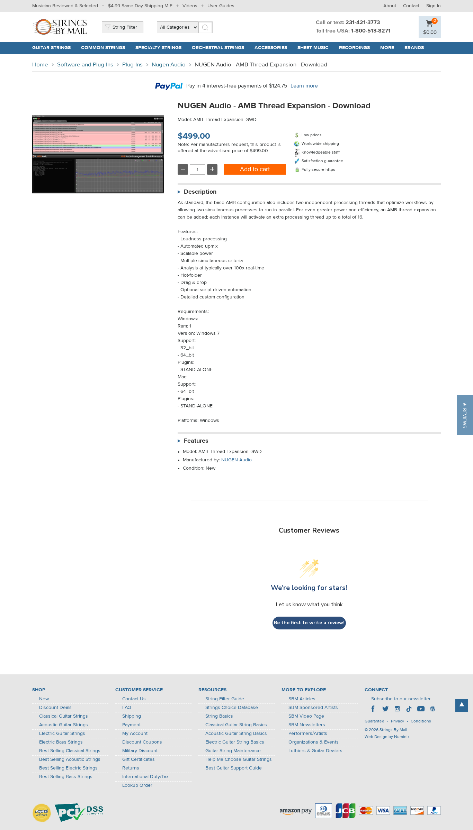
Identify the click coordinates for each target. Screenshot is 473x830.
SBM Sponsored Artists (313, 707)
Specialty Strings (158, 47)
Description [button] (200, 192)
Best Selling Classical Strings (69, 750)
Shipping (131, 716)
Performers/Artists (307, 733)
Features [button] (196, 441)
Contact (411, 5)
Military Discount (140, 750)
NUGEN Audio (236, 460)
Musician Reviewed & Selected (65, 5)
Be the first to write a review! (309, 622)
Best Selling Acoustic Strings (69, 759)
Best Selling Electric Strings (68, 768)
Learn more (304, 86)
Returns (130, 768)
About (389, 5)
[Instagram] (397, 709)
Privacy (397, 721)
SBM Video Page (306, 716)
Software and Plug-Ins (85, 65)
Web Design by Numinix (387, 737)
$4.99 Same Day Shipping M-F (140, 5)
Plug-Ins (132, 65)
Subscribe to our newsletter (401, 699)
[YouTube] (421, 709)
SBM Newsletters (306, 724)
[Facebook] (373, 709)
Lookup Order (137, 785)
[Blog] (432, 709)
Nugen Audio (169, 65)
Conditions (421, 721)
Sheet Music (313, 47)
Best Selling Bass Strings (65, 776)
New (44, 699)
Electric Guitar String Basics (234, 742)
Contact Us (134, 699)
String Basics (219, 716)
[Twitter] (385, 709)
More (387, 47)
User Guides (220, 5)
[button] (465, 415)
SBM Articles (301, 699)
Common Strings (103, 47)
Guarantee (374, 721)
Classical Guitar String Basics (236, 724)
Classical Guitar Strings (63, 716)
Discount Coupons (142, 742)
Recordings (354, 47)
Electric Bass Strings (61, 742)
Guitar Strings (51, 47)
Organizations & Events (313, 742)
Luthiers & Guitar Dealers (315, 750)
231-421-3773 (363, 23)
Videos (189, 5)
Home (40, 65)
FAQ (126, 707)
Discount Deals (55, 707)
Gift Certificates (138, 759)
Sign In (433, 5)
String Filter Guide (224, 699)
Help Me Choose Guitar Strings (238, 759)
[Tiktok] (409, 709)
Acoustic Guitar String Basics (236, 733)
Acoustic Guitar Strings (63, 724)
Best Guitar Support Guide (233, 768)
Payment (131, 724)
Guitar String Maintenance (233, 750)
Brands (414, 47)
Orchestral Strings (218, 47)
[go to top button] (461, 705)
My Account (135, 733)
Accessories (271, 47)
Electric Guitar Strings (62, 733)
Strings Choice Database (231, 707)
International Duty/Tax (145, 776)
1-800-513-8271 (371, 31)
